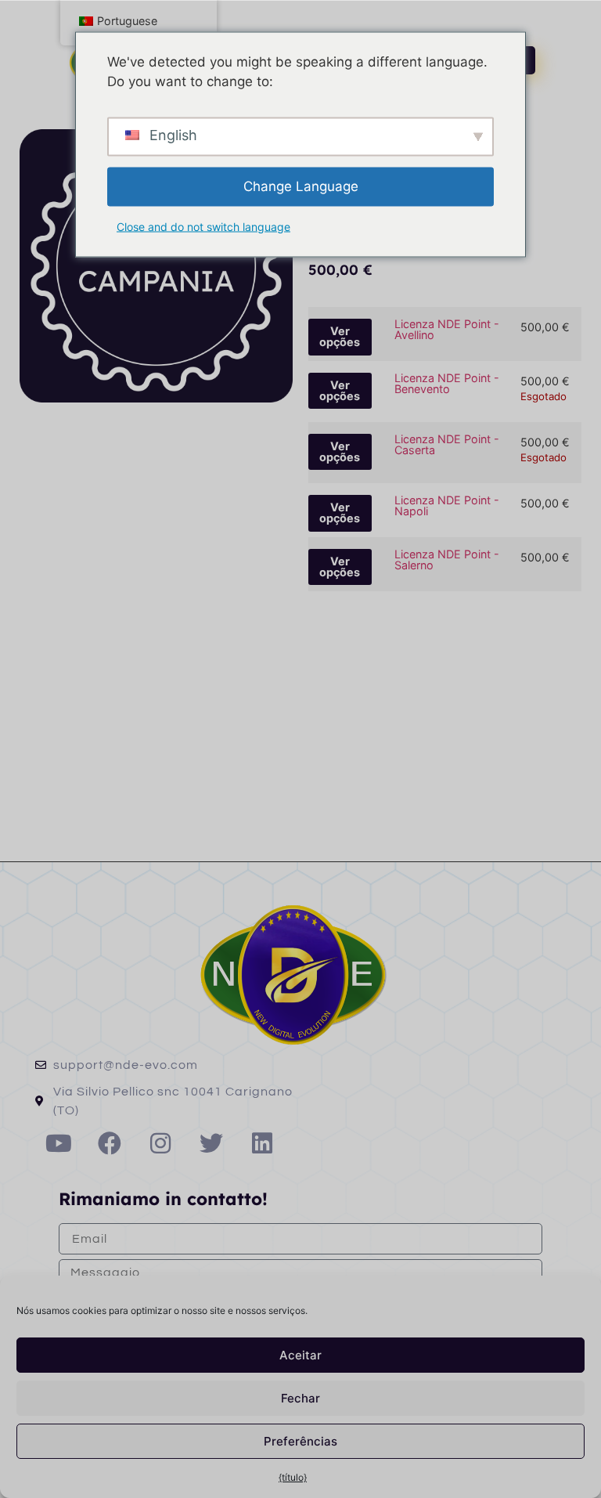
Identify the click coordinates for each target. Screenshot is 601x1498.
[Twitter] (211, 1143)
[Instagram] (160, 1143)
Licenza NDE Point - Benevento (446, 383)
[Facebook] (109, 1143)
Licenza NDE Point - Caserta (446, 444)
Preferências (300, 1441)
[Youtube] (58, 1143)
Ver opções (339, 336)
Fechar (300, 1398)
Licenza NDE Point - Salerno (446, 559)
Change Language (300, 185)
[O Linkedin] (262, 1143)
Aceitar (300, 1355)
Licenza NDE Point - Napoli (446, 505)
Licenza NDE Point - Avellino (446, 329)
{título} (293, 1477)
